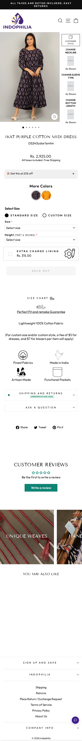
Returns (41, 693)
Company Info (40, 727)
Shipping (41, 687)
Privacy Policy (41, 710)
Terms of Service (41, 705)
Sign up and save (40, 662)
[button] (75, 720)
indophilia (40, 674)
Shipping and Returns (41, 395)
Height (20, 235)
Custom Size (60, 215)
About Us (41, 716)
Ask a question (41, 407)
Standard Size (24, 215)
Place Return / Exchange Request (41, 699)
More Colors (41, 186)
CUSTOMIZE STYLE (70, 42)
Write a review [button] (41, 488)
